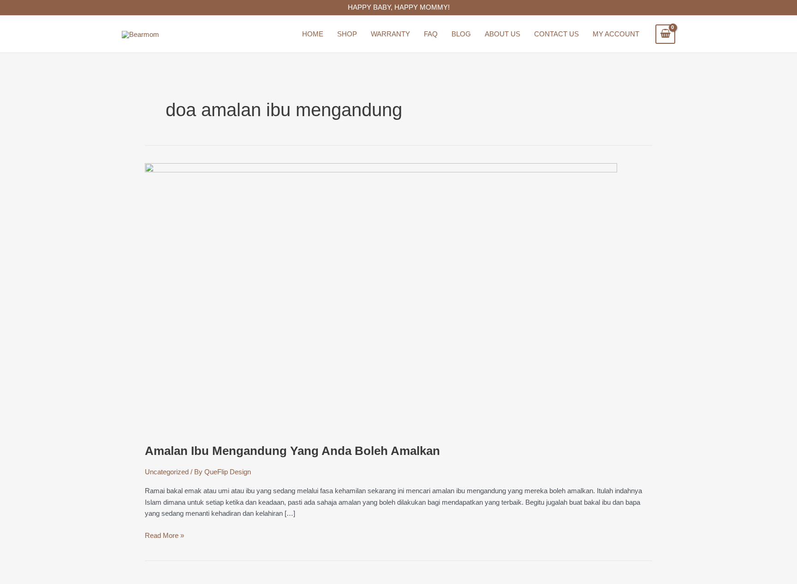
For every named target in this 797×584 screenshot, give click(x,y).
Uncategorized (167, 472)
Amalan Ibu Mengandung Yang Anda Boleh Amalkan (292, 451)
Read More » (164, 534)
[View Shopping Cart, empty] (665, 34)
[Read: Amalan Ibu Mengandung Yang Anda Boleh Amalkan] (381, 297)
